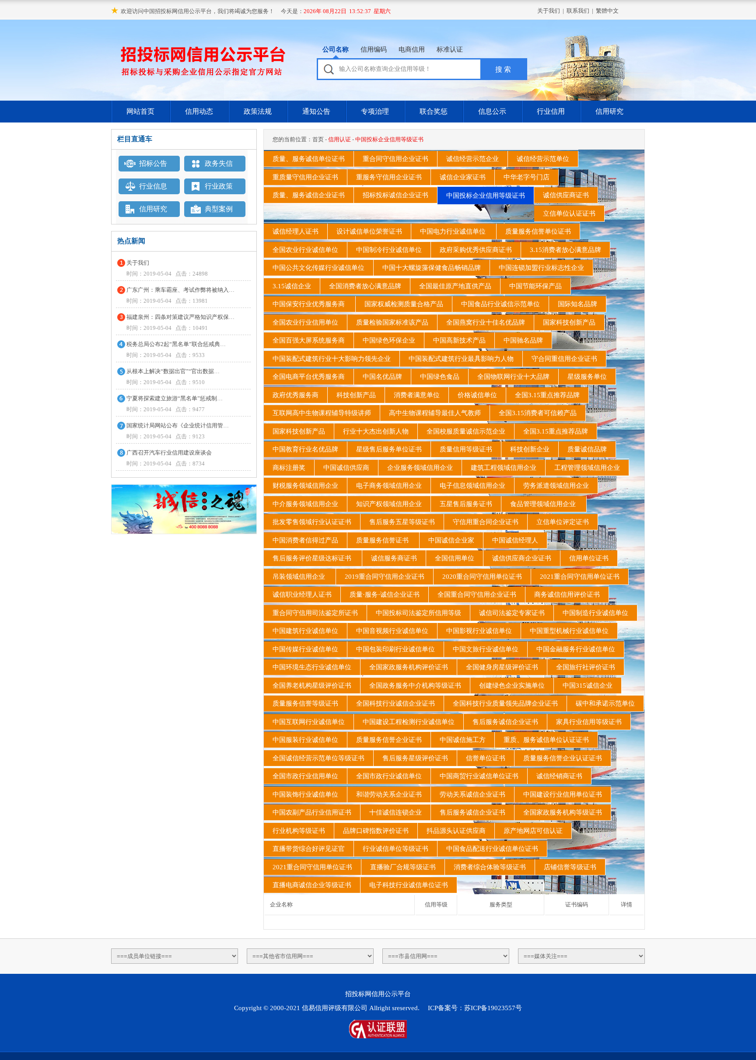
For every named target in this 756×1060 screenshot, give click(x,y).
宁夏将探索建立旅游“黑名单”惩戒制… (174, 398)
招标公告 (153, 163)
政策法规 (258, 111)
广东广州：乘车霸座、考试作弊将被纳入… (180, 290)
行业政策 (219, 186)
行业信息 (153, 186)
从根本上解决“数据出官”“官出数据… (173, 371)
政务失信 (219, 163)
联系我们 (578, 10)
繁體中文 (607, 10)
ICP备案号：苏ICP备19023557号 (475, 1007)
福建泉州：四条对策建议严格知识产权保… (180, 317)
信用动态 (199, 111)
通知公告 (316, 111)
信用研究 (609, 111)
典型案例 (219, 209)
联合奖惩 (434, 111)
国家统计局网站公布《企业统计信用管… (177, 425)
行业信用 (551, 111)
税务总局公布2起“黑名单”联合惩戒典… (176, 344)
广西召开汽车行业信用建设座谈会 (169, 452)
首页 (318, 139)
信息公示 (492, 111)
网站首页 (140, 111)
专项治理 (375, 111)
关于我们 (548, 10)
